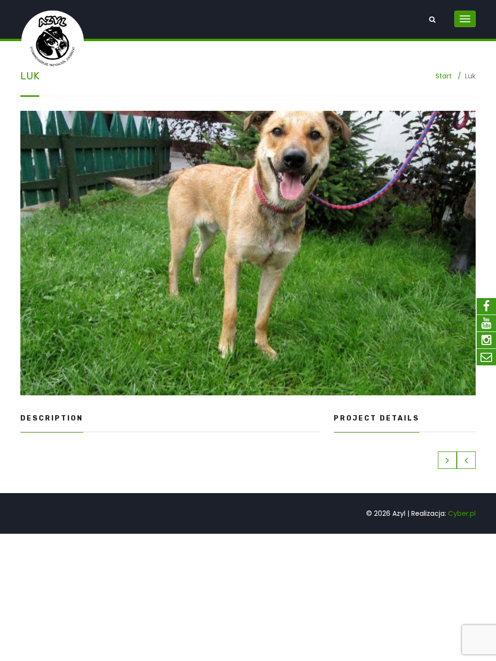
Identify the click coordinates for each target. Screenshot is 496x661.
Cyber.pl (462, 513)
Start (443, 76)
